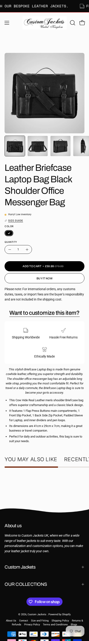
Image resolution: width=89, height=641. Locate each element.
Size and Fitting (40, 620)
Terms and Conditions (55, 624)
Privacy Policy (32, 624)
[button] (72, 23)
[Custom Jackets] (45, 23)
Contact (23, 620)
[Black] (9, 233)
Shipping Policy (60, 620)
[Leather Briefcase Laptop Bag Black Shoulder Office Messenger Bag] (15, 146)
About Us (11, 620)
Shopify (66, 614)
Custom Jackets (20, 566)
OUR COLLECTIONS (26, 584)
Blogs (74, 624)
